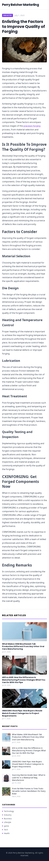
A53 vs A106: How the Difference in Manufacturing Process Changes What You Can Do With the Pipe (23, 680)
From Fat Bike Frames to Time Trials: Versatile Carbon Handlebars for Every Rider (28, 791)
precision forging (32, 125)
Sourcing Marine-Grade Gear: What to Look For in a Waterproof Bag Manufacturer (28, 777)
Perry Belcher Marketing (20, 5)
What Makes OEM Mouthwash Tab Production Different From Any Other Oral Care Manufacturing (23, 646)
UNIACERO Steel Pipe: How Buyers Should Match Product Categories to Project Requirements (22, 713)
